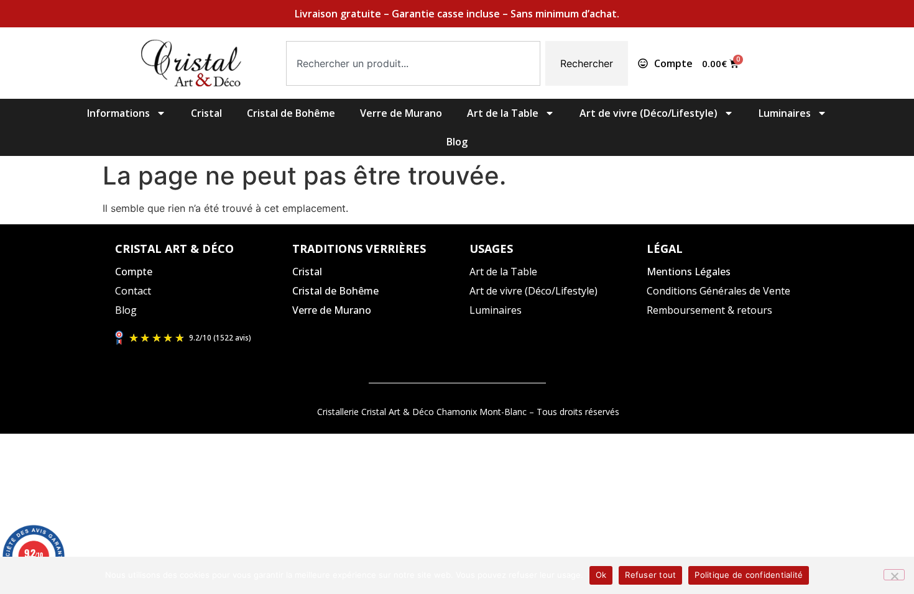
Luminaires (785, 113)
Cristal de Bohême (291, 113)
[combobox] (413, 63)
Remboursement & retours (709, 310)
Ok (601, 575)
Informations (118, 113)
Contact (133, 291)
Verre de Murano (401, 113)
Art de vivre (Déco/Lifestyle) (648, 113)
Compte (133, 271)
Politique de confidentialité (749, 575)
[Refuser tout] (894, 574)
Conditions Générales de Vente (718, 291)
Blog (457, 141)
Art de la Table (502, 113)
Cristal (206, 113)
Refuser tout (650, 575)
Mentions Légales (689, 271)
